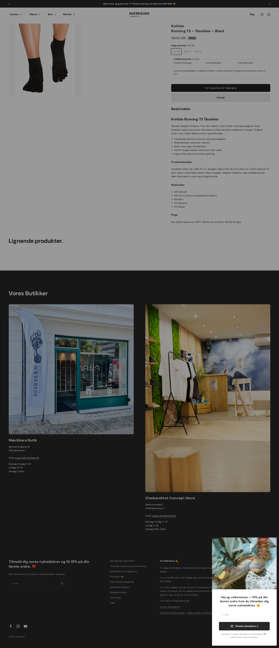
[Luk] (270, 543)
